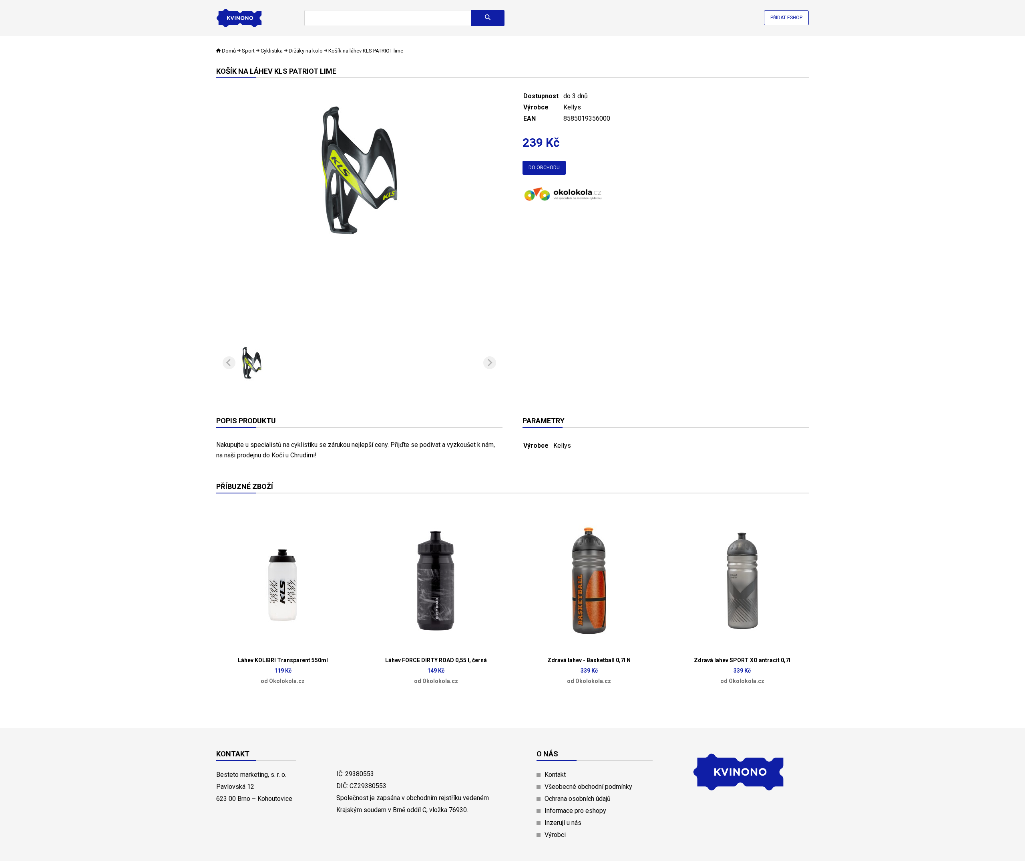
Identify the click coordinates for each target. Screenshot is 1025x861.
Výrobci (555, 835)
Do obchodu (544, 167)
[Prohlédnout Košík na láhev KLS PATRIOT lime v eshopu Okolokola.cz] (563, 201)
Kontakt (555, 774)
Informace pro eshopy (575, 811)
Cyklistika (272, 51)
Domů (229, 51)
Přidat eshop (786, 17)
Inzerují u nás (563, 823)
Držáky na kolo (306, 51)
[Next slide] (489, 362)
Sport (248, 51)
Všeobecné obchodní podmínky (588, 786)
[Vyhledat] (487, 18)
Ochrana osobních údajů (578, 798)
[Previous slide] (229, 362)
